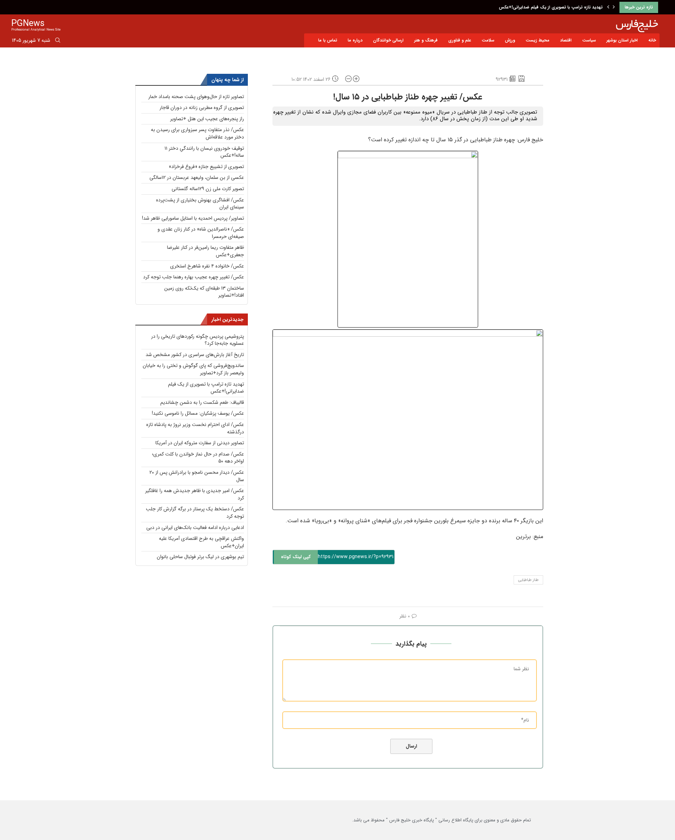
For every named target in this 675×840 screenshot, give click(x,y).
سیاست (589, 40)
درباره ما (355, 40)
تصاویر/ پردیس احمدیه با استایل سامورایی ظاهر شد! (193, 218)
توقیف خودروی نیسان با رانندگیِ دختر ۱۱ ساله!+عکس (204, 152)
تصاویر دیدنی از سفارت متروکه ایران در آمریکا (199, 443)
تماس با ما (327, 40)
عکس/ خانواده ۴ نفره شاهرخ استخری (207, 266)
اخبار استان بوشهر (622, 40)
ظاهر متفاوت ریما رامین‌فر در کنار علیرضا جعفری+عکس (205, 251)
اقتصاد (566, 40)
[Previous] (608, 7)
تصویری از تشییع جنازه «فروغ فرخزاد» (206, 166)
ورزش (510, 40)
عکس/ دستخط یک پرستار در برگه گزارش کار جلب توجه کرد (195, 512)
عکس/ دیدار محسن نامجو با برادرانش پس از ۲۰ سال (196, 476)
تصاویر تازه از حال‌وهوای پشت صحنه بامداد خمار (196, 97)
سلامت (488, 40)
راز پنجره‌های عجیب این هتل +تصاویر (207, 119)
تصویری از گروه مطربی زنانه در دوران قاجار (202, 107)
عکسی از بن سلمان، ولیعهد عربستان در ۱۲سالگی (196, 177)
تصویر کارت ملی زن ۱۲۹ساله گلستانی (208, 189)
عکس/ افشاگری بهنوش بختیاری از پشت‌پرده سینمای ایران (200, 203)
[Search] (57, 41)
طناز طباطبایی (528, 580)
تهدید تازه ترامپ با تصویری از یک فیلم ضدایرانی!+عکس (551, 7)
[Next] (614, 7)
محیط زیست (537, 40)
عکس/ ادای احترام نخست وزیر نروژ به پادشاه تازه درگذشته (195, 428)
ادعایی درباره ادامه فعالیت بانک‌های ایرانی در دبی (195, 527)
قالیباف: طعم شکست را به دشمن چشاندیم (202, 402)
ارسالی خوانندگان (388, 40)
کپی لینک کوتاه (296, 557)
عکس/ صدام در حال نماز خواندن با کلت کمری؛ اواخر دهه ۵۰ (198, 457)
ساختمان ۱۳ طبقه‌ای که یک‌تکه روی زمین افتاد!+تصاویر (204, 291)
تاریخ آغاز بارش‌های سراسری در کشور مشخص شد (195, 354)
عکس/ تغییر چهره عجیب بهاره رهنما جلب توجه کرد (193, 277)
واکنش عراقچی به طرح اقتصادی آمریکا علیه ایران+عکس (201, 542)
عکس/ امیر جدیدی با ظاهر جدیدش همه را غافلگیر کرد (194, 494)
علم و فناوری (459, 40)
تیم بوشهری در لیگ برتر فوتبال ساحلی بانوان (200, 557)
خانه (652, 40)
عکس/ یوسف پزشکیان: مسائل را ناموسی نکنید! (198, 413)
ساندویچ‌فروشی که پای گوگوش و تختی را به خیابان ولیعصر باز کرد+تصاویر (193, 369)
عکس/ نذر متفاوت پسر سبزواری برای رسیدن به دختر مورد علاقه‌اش (197, 133)
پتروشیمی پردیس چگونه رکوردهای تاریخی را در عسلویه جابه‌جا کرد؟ (197, 340)
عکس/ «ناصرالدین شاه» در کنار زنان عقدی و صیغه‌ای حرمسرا (201, 232)
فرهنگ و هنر (426, 40)
